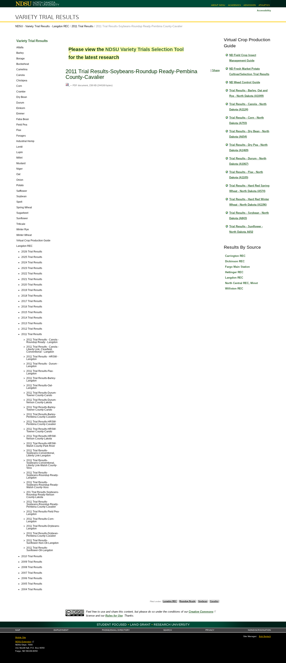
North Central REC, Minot (241, 283)
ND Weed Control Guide (244, 82)
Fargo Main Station (237, 266)
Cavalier (214, 601)
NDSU (19, 26)
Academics (234, 5)
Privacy (209, 630)
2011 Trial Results (82, 26)
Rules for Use (114, 615)
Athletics (264, 5)
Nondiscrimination (259, 630)
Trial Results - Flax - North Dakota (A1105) (246, 174)
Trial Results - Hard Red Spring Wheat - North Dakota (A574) (249, 188)
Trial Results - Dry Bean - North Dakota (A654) (249, 134)
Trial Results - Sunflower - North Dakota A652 (246, 229)
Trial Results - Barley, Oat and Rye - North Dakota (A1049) (248, 93)
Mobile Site (20, 637)
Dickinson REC (235, 261)
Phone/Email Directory (116, 630)
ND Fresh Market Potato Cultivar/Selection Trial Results (249, 71)
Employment (61, 630)
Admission (249, 5)
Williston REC (234, 288)
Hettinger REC (234, 272)
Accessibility (264, 10)
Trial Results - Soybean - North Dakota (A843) (249, 215)
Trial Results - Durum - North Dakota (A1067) (247, 161)
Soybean (202, 601)
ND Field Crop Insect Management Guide (242, 58)
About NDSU (218, 5)
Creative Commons (201, 611)
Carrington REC (235, 255)
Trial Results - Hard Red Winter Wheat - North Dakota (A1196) (249, 202)
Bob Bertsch (265, 636)
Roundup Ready (187, 601)
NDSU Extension (23, 641)
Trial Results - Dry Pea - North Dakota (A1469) (248, 147)
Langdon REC (60, 26)
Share (216, 70)
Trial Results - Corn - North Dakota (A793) (246, 120)
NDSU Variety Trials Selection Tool (144, 49)
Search (167, 630)
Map (17, 630)
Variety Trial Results (47, 17)
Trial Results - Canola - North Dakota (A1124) (248, 106)
